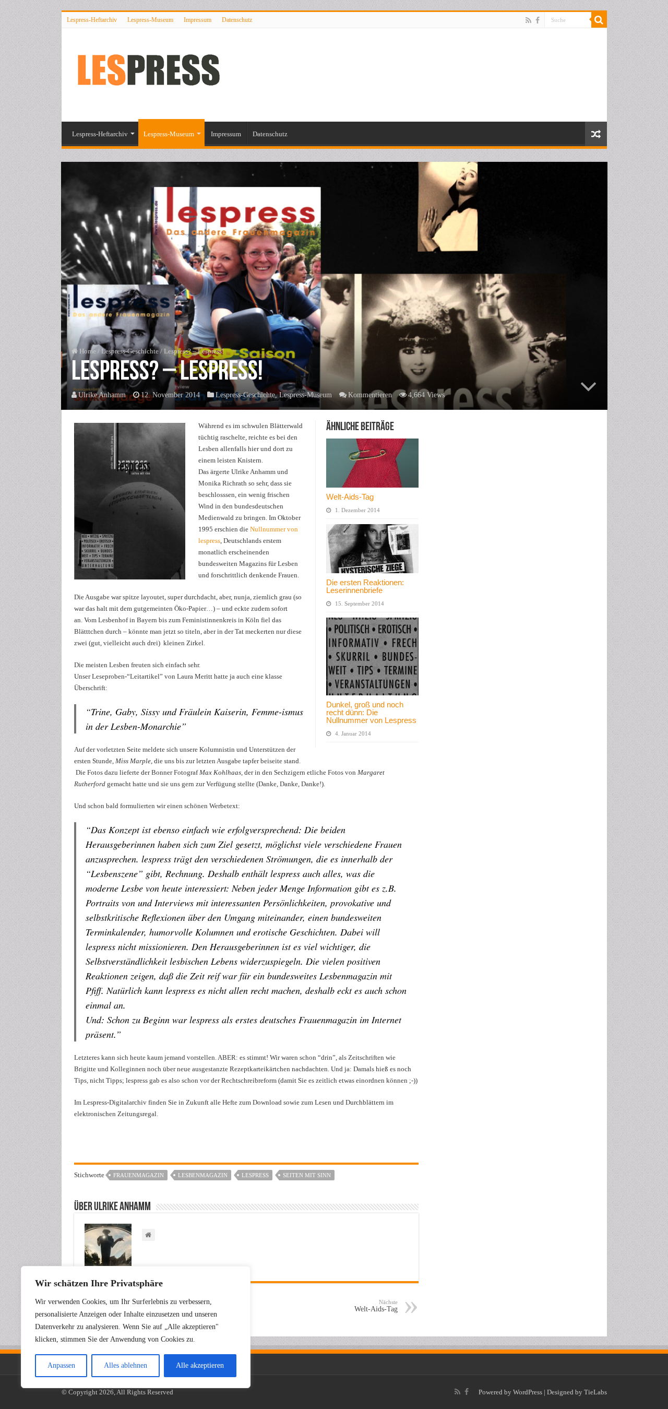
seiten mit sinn (307, 1175)
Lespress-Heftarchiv (92, 19)
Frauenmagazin (138, 1175)
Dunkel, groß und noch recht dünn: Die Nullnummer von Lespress (371, 712)
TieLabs (595, 1392)
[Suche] (599, 20)
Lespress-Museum (150, 19)
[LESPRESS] (158, 73)
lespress (255, 1175)
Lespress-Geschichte (130, 351)
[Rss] (528, 20)
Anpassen (61, 1365)
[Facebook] (537, 20)
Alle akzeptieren (200, 1365)
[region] (135, 1327)
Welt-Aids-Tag (350, 496)
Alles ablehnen (125, 1365)
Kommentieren (370, 395)
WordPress (527, 1392)
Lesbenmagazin (203, 1175)
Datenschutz (237, 19)
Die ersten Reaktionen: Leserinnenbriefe (365, 586)
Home (87, 351)
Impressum (197, 19)
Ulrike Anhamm (102, 395)
